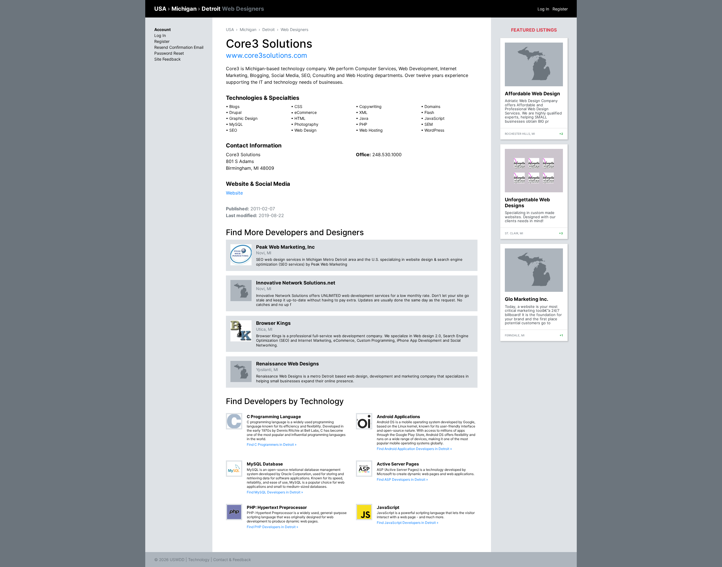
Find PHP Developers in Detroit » (272, 527)
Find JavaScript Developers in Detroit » (407, 522)
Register (560, 8)
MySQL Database (265, 464)
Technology (199, 559)
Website (234, 193)
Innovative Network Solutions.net (295, 283)
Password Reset (169, 53)
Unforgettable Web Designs (527, 202)
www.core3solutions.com (266, 55)
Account (162, 29)
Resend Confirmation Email (178, 47)
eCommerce (305, 112)
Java (363, 118)
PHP (363, 124)
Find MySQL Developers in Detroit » (275, 492)
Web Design (305, 130)
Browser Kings (273, 323)
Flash (429, 112)
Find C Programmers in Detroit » (271, 444)
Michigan (184, 8)
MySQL (236, 124)
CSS (298, 106)
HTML (299, 118)
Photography (306, 124)
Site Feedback (167, 59)
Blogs (234, 106)
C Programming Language (274, 416)
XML (363, 112)
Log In (543, 8)
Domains (432, 106)
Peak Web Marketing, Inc (285, 247)
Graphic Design (243, 118)
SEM (428, 124)
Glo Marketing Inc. (526, 299)
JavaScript (434, 118)
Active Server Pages (398, 464)
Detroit (233, 8)
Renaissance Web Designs (287, 364)
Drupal (235, 112)
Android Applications (398, 416)
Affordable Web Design (532, 93)
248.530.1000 (387, 154)
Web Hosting (371, 130)
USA (161, 8)
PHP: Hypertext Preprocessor (277, 507)
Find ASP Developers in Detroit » (402, 479)
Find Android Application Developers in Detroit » (414, 449)
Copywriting (370, 106)
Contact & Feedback (232, 559)
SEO (233, 130)
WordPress (434, 130)
